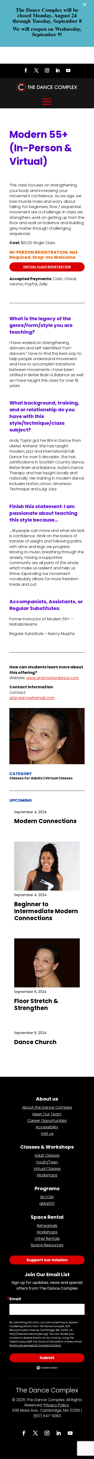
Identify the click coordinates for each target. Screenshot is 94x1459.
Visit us (47, 1133)
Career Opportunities (47, 1120)
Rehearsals (47, 1225)
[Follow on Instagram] (47, 70)
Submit (47, 1358)
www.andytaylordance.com (52, 678)
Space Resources (47, 1245)
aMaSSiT (47, 1203)
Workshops (47, 1175)
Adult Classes (47, 1155)
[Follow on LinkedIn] (57, 70)
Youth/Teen (47, 1162)
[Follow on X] (36, 70)
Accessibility (47, 1127)
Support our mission (47, 1260)
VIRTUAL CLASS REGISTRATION (47, 267)
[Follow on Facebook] (25, 70)
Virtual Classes (47, 1168)
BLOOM (47, 1197)
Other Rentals (47, 1238)
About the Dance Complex (47, 1107)
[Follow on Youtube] (68, 70)
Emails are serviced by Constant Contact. (35, 1345)
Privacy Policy (56, 1405)
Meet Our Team (47, 1114)
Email (15, 1299)
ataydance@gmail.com (31, 698)
